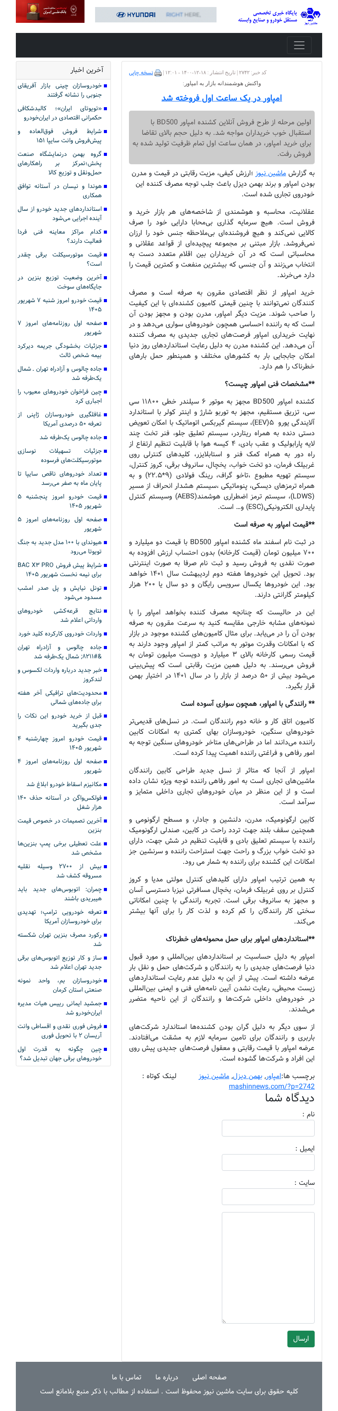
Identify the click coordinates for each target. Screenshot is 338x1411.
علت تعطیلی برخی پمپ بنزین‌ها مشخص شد (60, 848)
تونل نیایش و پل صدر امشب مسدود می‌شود (60, 593)
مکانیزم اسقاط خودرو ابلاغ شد (64, 784)
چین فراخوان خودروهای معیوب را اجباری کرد (60, 396)
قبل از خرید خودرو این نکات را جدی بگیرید (60, 720)
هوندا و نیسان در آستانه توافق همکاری (60, 191)
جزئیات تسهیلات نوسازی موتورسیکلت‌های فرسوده (60, 456)
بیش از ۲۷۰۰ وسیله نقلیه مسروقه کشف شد (60, 871)
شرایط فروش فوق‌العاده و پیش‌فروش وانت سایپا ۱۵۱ (60, 136)
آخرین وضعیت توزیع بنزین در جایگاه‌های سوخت (60, 282)
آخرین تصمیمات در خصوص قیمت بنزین (60, 825)
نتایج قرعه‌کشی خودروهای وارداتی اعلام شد (60, 615)
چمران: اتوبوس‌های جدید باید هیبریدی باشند (60, 894)
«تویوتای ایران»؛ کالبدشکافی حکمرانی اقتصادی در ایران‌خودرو (60, 113)
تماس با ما (126, 1377)
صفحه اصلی (209, 1377)
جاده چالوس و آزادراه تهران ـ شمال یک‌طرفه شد (60, 373)
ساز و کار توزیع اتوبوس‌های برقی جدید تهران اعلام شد (60, 962)
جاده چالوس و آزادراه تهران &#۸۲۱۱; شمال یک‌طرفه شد (60, 652)
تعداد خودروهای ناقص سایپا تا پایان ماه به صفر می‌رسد (60, 478)
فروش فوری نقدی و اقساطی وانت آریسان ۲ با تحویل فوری (60, 1031)
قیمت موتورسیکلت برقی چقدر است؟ (60, 259)
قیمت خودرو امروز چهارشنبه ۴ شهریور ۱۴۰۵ (60, 743)
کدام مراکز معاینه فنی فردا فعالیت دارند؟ (60, 236)
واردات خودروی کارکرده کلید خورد (60, 634)
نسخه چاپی (141, 73)
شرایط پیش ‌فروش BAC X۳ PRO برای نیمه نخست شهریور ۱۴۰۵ (60, 570)
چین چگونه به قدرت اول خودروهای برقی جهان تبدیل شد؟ (60, 1054)
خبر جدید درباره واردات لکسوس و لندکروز (60, 675)
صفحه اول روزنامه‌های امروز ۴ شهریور (60, 766)
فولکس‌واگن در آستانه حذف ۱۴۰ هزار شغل (60, 802)
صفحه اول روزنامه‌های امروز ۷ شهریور (60, 328)
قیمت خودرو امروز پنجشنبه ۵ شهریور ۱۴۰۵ (60, 501)
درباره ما (166, 1377)
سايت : (295, 1183)
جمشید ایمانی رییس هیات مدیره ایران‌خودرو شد (60, 1008)
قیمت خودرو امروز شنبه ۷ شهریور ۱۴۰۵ (60, 305)
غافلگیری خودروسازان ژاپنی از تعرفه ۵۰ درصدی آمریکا (60, 419)
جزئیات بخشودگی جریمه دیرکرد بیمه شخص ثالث (60, 351)
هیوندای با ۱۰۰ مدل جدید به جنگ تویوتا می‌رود (60, 547)
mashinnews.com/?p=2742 (272, 1087)
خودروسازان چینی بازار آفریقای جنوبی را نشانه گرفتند (60, 90)
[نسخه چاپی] (158, 73)
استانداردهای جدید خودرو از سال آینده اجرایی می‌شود (60, 214)
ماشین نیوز (213, 1076)
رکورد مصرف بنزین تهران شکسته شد (60, 939)
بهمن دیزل (247, 1076)
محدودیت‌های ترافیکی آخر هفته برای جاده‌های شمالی (60, 697)
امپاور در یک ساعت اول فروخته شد (222, 98)
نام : (295, 1114)
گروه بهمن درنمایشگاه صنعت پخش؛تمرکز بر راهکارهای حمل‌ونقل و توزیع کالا (60, 163)
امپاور (273, 1076)
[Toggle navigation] (299, 45)
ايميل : (294, 1149)
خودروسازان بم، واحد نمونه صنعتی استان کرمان (60, 985)
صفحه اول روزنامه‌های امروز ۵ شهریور (60, 524)
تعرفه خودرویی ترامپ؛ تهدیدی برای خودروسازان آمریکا (60, 917)
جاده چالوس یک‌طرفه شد (71, 438)
